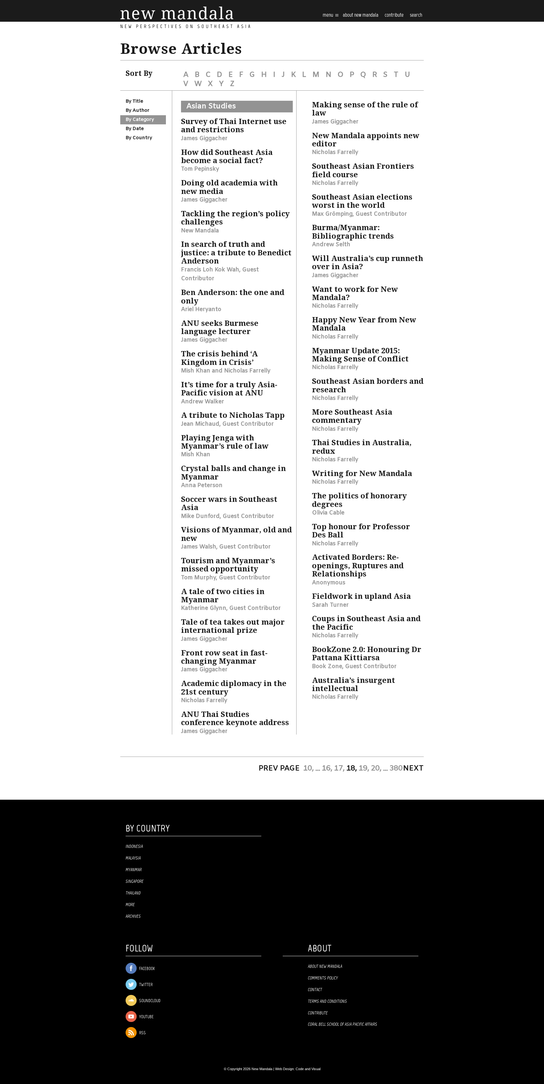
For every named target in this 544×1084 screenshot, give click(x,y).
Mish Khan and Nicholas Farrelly (225, 371)
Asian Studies (211, 106)
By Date (135, 129)
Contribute (318, 1013)
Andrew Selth (331, 244)
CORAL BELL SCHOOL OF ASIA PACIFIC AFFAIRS (342, 1024)
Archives (133, 916)
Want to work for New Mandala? (355, 293)
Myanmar (134, 869)
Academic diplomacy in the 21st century (233, 687)
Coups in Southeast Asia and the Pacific (366, 622)
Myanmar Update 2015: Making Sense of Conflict (360, 354)
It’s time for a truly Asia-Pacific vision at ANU (229, 388)
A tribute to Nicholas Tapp (233, 415)
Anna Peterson (202, 485)
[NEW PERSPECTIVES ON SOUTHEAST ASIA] (176, 13)
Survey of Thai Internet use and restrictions (233, 125)
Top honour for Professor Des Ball (361, 530)
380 (396, 768)
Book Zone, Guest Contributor (354, 666)
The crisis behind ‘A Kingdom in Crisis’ (219, 357)
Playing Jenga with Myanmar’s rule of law (225, 442)
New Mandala (200, 231)
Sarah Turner (330, 605)
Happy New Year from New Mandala (364, 323)
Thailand (133, 893)
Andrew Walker (202, 402)
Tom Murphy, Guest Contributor (225, 578)
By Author (138, 110)
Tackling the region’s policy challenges (235, 217)
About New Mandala (360, 15)
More (130, 904)
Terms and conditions (327, 1001)
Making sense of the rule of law (365, 108)
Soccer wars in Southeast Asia (229, 503)
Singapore (135, 881)
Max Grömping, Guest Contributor (359, 214)
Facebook (146, 969)
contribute (394, 15)
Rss (142, 1033)
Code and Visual (308, 1069)
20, (376, 768)
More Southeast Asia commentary (352, 416)
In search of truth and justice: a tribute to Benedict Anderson (236, 252)
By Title (134, 101)
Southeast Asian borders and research (367, 385)
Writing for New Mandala (362, 473)
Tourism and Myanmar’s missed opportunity (228, 564)
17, (339, 768)
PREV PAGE (279, 768)
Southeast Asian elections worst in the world (362, 201)
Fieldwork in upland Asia (361, 596)
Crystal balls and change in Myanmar (233, 472)
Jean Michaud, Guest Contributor (227, 424)
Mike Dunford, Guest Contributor (227, 516)
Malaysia (133, 858)
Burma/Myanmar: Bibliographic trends (353, 231)
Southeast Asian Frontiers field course (363, 170)
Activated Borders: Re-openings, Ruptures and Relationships (358, 565)
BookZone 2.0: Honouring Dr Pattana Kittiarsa (366, 653)
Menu (328, 15)
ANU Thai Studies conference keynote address (235, 718)
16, (327, 768)
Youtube (146, 1017)
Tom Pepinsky (200, 169)
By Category (140, 119)
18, (351, 768)
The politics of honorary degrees (359, 499)
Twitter (145, 985)
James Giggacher (204, 138)
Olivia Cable (328, 513)
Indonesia (134, 846)
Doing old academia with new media (229, 187)
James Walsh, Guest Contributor (226, 547)
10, (308, 768)
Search (416, 15)
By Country (139, 138)
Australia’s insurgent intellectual (353, 684)
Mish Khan (195, 454)
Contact (315, 989)
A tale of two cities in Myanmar (222, 595)
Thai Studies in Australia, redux (361, 446)
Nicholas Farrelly (204, 700)
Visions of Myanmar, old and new (236, 533)
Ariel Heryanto (201, 309)
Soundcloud (149, 1001)
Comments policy (323, 978)
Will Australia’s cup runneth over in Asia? (367, 262)
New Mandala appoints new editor (365, 139)
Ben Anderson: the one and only (232, 296)
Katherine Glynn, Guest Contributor (231, 608)
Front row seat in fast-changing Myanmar (224, 657)
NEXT (413, 768)
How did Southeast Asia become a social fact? (227, 156)
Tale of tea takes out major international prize (233, 626)
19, (364, 768)
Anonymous (328, 583)
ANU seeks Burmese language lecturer (219, 327)
